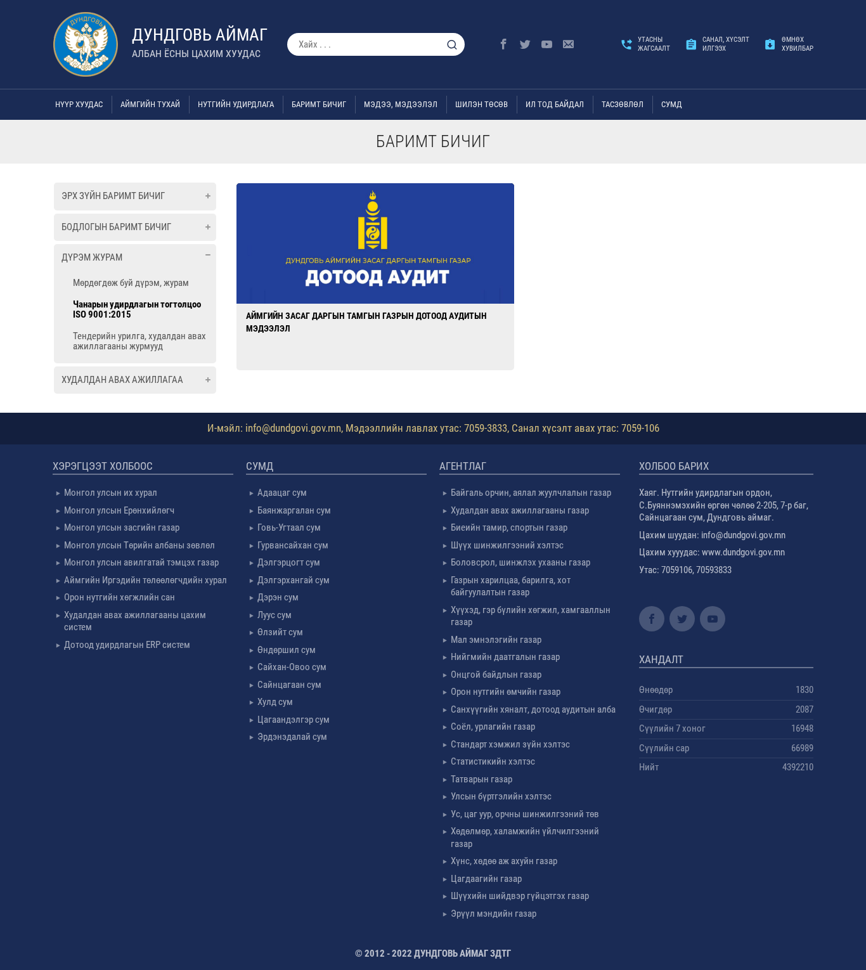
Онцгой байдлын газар (496, 674)
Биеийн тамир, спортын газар (509, 527)
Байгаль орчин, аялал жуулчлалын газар (531, 492)
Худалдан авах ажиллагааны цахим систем (135, 621)
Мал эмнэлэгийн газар (496, 639)
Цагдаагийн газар (486, 878)
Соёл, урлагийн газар (493, 726)
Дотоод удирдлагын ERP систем (127, 644)
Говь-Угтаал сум (289, 527)
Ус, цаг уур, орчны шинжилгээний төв (525, 814)
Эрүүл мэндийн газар (493, 913)
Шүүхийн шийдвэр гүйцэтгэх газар (520, 896)
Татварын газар (481, 779)
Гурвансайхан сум (292, 545)
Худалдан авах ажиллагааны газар (520, 510)
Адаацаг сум (282, 492)
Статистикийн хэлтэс (493, 761)
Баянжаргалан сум (294, 510)
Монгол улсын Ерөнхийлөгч (119, 510)
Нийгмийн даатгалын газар (505, 657)
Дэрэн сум (278, 597)
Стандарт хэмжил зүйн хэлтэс (510, 744)
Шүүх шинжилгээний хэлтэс (507, 545)
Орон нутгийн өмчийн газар (505, 691)
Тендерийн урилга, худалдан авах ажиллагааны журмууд (139, 341)
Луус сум (274, 615)
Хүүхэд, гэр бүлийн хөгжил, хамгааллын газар (531, 616)
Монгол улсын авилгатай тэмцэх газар (141, 562)
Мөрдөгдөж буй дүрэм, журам (131, 282)
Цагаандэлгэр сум (293, 719)
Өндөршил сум (286, 650)
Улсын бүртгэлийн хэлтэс (501, 796)
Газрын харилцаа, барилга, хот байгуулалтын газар (511, 586)
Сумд (671, 104)
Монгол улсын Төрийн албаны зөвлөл (139, 545)
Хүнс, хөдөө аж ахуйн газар (504, 861)
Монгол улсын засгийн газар (121, 527)
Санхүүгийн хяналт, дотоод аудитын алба (533, 709)
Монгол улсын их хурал (110, 492)
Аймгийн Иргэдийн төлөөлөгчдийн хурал (145, 580)
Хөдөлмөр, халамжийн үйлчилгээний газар (525, 837)
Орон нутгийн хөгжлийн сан (119, 597)
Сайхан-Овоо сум (291, 667)
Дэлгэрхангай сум (293, 580)
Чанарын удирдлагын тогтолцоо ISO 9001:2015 (137, 309)
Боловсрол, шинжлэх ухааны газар (520, 562)
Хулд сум (275, 702)
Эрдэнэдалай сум (292, 736)
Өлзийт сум (280, 632)
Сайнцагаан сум (289, 684)
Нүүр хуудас (79, 104)
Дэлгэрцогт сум (288, 562)
